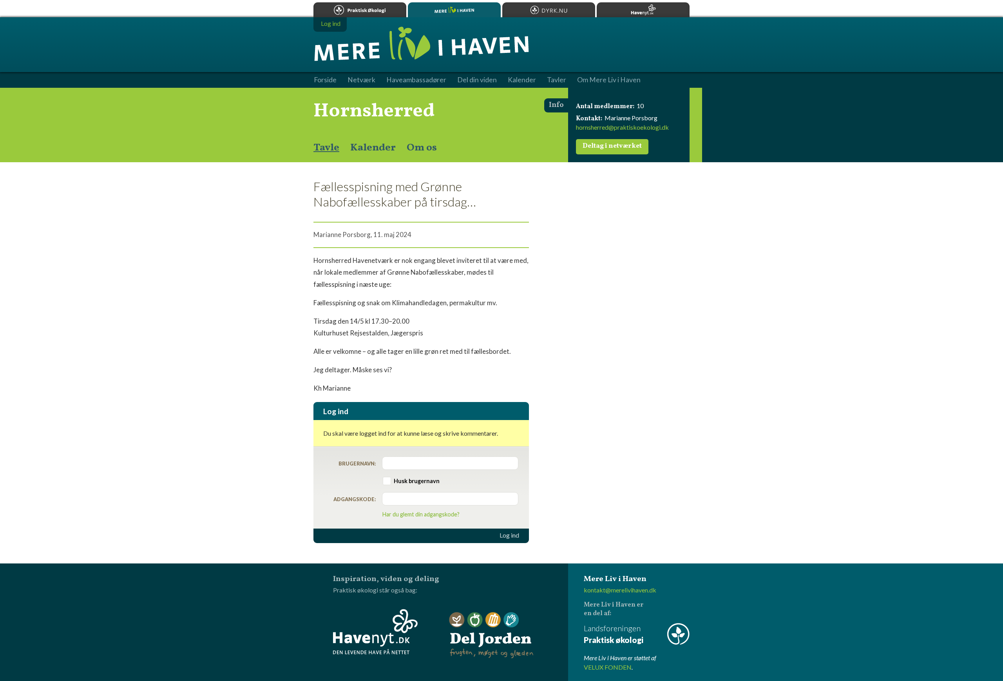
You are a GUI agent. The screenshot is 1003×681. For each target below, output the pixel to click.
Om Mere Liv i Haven (609, 79)
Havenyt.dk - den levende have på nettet (375, 631)
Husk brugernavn (417, 481)
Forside (325, 79)
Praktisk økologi (359, 9)
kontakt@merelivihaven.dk (620, 590)
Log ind (509, 535)
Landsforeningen (613, 634)
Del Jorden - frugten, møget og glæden (491, 635)
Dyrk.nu (548, 9)
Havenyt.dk (643, 9)
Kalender (373, 148)
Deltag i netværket (612, 146)
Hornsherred (374, 111)
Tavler (556, 79)
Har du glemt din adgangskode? (421, 514)
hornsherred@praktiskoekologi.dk (622, 127)
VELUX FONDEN (608, 667)
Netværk (361, 79)
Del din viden (477, 79)
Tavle (326, 148)
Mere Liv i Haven (454, 9)
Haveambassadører (416, 79)
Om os (422, 148)
